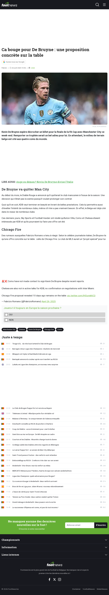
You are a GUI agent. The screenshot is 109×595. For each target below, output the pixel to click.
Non (11, 320)
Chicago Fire (49, 329)
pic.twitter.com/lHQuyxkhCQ (81, 295)
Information (9, 547)
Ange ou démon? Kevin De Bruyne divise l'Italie (44, 181)
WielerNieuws (102, 589)
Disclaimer (76, 589)
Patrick (4, 68)
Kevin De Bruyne (35, 329)
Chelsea (22, 329)
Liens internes (10, 554)
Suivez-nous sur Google (15, 62)
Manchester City (9, 329)
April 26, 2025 (49, 301)
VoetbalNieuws (89, 589)
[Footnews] (54, 564)
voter (33, 68)
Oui (10, 314)
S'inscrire (101, 525)
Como (59, 329)
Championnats (11, 539)
